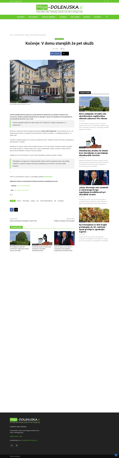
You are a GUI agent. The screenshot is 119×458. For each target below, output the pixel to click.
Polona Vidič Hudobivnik (46, 200)
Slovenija (62, 17)
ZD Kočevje (61, 200)
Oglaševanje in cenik (16, 436)
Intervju (86, 17)
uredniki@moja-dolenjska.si (29, 440)
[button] (107, 17)
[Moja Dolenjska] (59, 9)
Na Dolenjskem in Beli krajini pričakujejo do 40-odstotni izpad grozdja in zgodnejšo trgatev (93, 228)
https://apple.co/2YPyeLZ (21, 190)
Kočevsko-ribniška (48, 17)
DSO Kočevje (26, 200)
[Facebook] (104, 1)
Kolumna (97, 17)
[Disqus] (42, 332)
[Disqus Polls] (42, 284)
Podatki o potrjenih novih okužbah (64, 221)
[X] (107, 1)
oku (37, 200)
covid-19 (19, 200)
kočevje (33, 200)
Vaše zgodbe (74, 17)
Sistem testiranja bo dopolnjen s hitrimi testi (23, 221)
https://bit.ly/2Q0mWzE (23, 185)
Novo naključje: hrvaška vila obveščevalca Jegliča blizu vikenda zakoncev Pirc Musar (19, 248)
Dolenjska (20, 17)
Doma (11, 35)
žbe (55, 200)
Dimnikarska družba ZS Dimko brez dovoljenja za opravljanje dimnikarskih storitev (41, 248)
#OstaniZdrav (48, 176)
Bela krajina (33, 17)
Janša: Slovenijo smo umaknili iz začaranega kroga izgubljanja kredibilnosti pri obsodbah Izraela (63, 248)
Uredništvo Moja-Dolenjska (18, 426)
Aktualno (12, 244)
